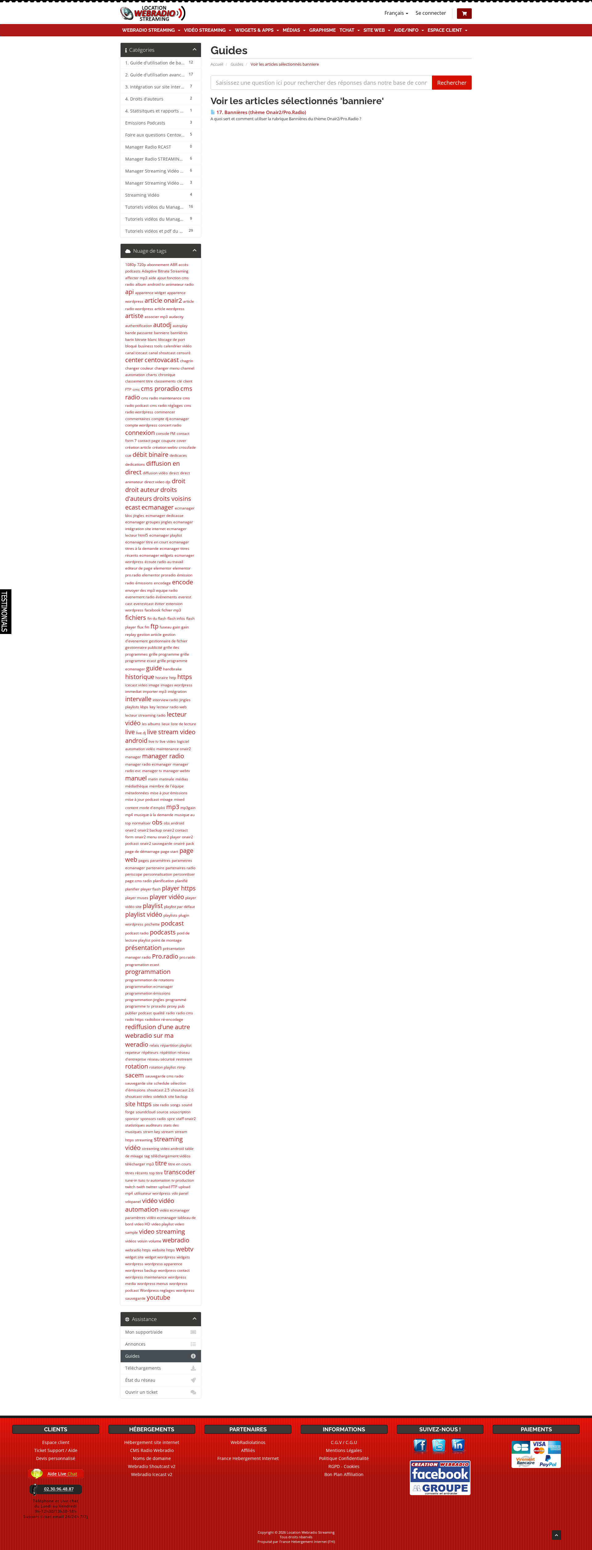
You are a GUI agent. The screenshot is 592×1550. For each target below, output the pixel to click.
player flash (151, 889)
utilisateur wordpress (152, 1193)
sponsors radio (153, 1118)
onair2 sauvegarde (156, 843)
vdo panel (180, 1193)
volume (155, 1241)
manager (133, 756)
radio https (134, 1019)
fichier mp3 (171, 610)
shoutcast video (138, 1096)
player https (179, 888)
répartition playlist (175, 1045)
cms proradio (160, 388)
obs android (174, 823)
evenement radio (139, 596)
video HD (142, 1224)
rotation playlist (162, 1067)
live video (168, 741)
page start (169, 851)
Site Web (375, 30)
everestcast (144, 603)
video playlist (162, 1224)
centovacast (162, 360)
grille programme (164, 654)
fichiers (135, 617)
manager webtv (176, 770)
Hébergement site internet (151, 1442)
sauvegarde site (139, 1083)
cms (136, 389)
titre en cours (179, 1164)
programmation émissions (148, 993)
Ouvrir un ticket (141, 1392)
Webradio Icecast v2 (151, 1474)
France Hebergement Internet (248, 1458)
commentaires (137, 418)
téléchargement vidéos (171, 1156)
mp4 (129, 814)
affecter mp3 (136, 277)
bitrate (140, 339)
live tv (153, 741)
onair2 (130, 830)
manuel (136, 778)
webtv (184, 1249)
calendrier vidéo (177, 346)
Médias (292, 30)
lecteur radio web (172, 707)
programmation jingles (144, 999)
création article (138, 447)
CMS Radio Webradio (152, 1450)
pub (181, 1006)
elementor (162, 568)
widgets (183, 1257)
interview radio (165, 699)
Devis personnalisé (55, 1458)
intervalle (138, 699)
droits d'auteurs (151, 494)
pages (143, 860)
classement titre (139, 381)
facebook (152, 610)
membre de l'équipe (166, 786)
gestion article (149, 634)
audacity (176, 316)
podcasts (163, 932)
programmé (176, 999)
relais (154, 1045)
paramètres (160, 860)
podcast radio (137, 933)
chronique (166, 374)
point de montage (166, 940)
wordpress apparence (163, 1263)
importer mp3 (154, 691)
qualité (159, 1013)
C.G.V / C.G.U (344, 1442)
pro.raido (187, 957)
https (184, 677)
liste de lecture (183, 723)
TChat (348, 30)
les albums (151, 723)
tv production (182, 1180)
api (129, 292)
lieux (166, 723)
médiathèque (136, 786)
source (162, 1111)
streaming (144, 1140)
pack (190, 843)
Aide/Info (407, 30)
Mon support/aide (143, 1332)
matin (153, 779)
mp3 (172, 807)
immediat (133, 691)
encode (182, 582)
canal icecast (136, 352)
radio (170, 1013)
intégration (177, 691)
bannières (179, 332)
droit (178, 481)
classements (165, 381)
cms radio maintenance (161, 398)
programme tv (137, 1006)
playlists (170, 915)
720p (141, 264)
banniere (161, 332)
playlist (153, 906)
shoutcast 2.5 (158, 1090)
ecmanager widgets (156, 555)
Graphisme (322, 30)
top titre (156, 1173)
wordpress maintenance (146, 1277)
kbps (144, 707)
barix (129, 339)
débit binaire (150, 454)
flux (140, 627)
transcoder (179, 1172)
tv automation (158, 1180)
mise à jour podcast (142, 799)
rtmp (181, 1067)
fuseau (165, 627)
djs (168, 482)
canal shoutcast (162, 352)
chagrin (186, 360)
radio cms (184, 1013)
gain (176, 627)
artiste (134, 316)
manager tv (152, 770)
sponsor (132, 1118)
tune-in (131, 1180)
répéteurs (150, 1052)
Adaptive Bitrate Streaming (165, 271)
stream (167, 1131)
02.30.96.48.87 (59, 1489)
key (152, 707)
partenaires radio (180, 867)
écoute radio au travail (164, 561)
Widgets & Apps (255, 30)
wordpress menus (152, 1283)
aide (152, 277)
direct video (154, 482)
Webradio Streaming (149, 30)
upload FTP (167, 1186)
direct (174, 473)
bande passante (139, 332)
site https (138, 1104)
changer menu (166, 368)
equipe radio (167, 590)
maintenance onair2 (173, 748)
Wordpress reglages (157, 1290)
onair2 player (169, 837)
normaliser (141, 823)
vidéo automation (149, 1205)
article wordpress (169, 308)
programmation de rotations (149, 980)
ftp (154, 626)
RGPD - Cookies (344, 1466)
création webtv (165, 447)
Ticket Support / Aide (55, 1450)
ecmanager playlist (165, 535)
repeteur (132, 1052)
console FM (165, 433)
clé (179, 381)
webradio (175, 1240)
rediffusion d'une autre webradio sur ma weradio (157, 1036)
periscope (133, 874)
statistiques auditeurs (143, 1125)
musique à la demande (153, 814)
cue (128, 455)
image (154, 685)
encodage (162, 583)
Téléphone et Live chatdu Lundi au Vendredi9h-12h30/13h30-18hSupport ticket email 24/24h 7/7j (55, 1508)
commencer (164, 412)
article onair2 (163, 300)
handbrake (172, 669)
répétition (168, 1052)
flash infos (176, 618)
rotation (136, 1066)
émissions (144, 583)
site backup (177, 1096)
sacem (134, 1075)
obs (157, 822)
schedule (161, 1083)
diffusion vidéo (155, 473)
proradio (158, 1006)
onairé (179, 843)
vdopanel (133, 1201)
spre (171, 1118)
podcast (172, 923)
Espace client (446, 30)
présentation (143, 947)
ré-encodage (172, 1019)
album (140, 284)
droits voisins (172, 498)
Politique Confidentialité (344, 1458)
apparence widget (150, 292)
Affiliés (248, 1450)
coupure (168, 440)
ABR (173, 264)
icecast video (136, 685)
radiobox (152, 1019)
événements (166, 596)
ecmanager (158, 507)
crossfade (187, 447)
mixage (166, 799)
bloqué (131, 346)
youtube (158, 1297)
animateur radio (180, 284)
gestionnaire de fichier (168, 641)
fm (147, 627)
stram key (151, 1131)
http (172, 677)
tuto (141, 1180)
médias (181, 779)
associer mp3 (156, 316)
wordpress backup (141, 1270)
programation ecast (142, 964)
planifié (181, 880)
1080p (130, 264)
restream (184, 1059)
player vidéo (167, 897)
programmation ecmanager (149, 986)
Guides (237, 64)
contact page (149, 440)
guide (154, 668)
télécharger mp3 (139, 1164)
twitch (130, 1186)
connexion (140, 432)
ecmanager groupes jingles (148, 522)
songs (175, 1104)
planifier (132, 889)
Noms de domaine (152, 1458)
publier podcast (138, 1013)
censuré (184, 352)
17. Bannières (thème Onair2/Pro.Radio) (260, 112)
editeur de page (138, 568)
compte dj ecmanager (170, 418)
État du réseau (140, 1380)
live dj (141, 732)
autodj (162, 325)
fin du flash (156, 618)
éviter (160, 603)
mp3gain (187, 807)
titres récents (136, 1173)
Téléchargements (143, 1368)
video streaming (162, 1231)
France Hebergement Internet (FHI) (307, 1541)
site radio (161, 1104)
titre (161, 1163)
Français (394, 13)
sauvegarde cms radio (164, 1076)
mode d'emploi (152, 807)
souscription (180, 1111)
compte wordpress (141, 425)
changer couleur (139, 368)
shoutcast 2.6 (182, 1090)
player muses (136, 897)
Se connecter (431, 13)
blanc (152, 339)
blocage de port (171, 339)
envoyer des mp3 (140, 590)
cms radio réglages (166, 405)
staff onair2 (186, 1118)
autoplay (180, 325)
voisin (142, 1241)
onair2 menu (146, 837)
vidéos (130, 1241)
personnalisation (157, 874)
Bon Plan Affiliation (344, 1474)
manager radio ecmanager (148, 764)
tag (147, 1156)
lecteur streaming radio (145, 715)
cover (181, 440)
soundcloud (145, 1111)
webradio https (138, 1250)
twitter (151, 1186)
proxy (172, 1006)
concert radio (169, 425)
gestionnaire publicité (143, 647)
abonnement (158, 264)
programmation (148, 971)
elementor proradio (159, 575)
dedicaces (178, 455)
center (134, 360)
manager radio (163, 756)
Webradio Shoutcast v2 (151, 1466)
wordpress (134, 1263)
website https (163, 1250)
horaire (161, 677)
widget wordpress (160, 1257)
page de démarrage (142, 851)
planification (163, 880)
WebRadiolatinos (248, 1442)
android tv (156, 284)
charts (151, 374)
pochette (152, 924)
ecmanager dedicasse (164, 515)
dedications (135, 464)
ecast (132, 507)
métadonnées (137, 792)
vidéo (150, 1200)
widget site (134, 1257)
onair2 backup (150, 830)
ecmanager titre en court (146, 542)
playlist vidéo (143, 914)
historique (139, 677)
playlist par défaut (179, 906)
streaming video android (163, 1148)
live (130, 732)
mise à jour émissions (168, 792)
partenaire (155, 867)
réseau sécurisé (161, 1059)
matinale (166, 779)
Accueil (217, 64)
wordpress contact (174, 1270)
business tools (150, 346)
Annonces (135, 1344)
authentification (138, 325)
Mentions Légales (344, 1450)
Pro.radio (165, 956)
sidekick (160, 1096)
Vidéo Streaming (206, 30)
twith (141, 1186)
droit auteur (142, 489)
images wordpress (176, 685)
